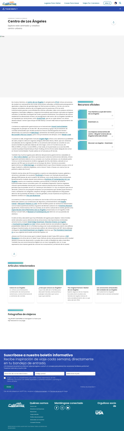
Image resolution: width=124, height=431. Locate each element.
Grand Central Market (59, 126)
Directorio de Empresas (37, 409)
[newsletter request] (68, 408)
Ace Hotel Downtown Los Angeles (32, 230)
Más (106, 3)
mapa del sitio (34, 414)
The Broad (39, 175)
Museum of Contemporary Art (38, 212)
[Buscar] (120, 3)
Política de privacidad (87, 387)
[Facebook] (56, 408)
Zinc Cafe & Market (21, 157)
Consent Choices (35, 422)
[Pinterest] (111, 318)
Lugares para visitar (52, 3)
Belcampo (35, 133)
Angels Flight (44, 139)
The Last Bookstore (33, 196)
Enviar (9, 387)
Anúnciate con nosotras (37, 419)
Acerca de (33, 406)
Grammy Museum (65, 206)
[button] (113, 22)
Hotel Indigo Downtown (36, 222)
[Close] (121, 9)
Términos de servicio (56, 391)
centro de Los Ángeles (36, 102)
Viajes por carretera (91, 3)
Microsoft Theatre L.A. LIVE (27, 204)
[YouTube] (113, 318)
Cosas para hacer (71, 3)
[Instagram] (108, 318)
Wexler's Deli (66, 135)
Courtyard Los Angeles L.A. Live (24, 224)
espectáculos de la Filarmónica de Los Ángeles (29, 210)
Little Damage (29, 165)
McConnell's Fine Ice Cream (21, 135)
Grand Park (41, 118)
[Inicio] (9, 3)
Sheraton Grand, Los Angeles (55, 222)
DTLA (57, 102)
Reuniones (33, 411)
